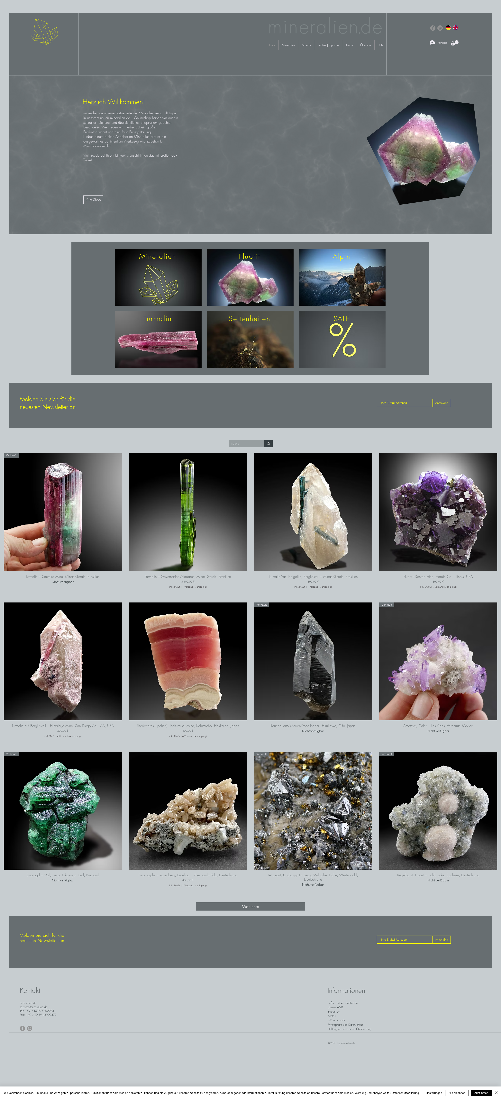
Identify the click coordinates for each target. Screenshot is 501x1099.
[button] (455, 43)
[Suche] (268, 443)
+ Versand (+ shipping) (194, 586)
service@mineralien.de (33, 1007)
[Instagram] (440, 28)
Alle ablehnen (457, 1093)
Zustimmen (481, 1093)
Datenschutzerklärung (405, 1093)
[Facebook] (432, 28)
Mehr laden (250, 906)
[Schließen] (496, 1093)
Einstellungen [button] (433, 1093)
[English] (455, 27)
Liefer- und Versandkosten (343, 1003)
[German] (448, 27)
